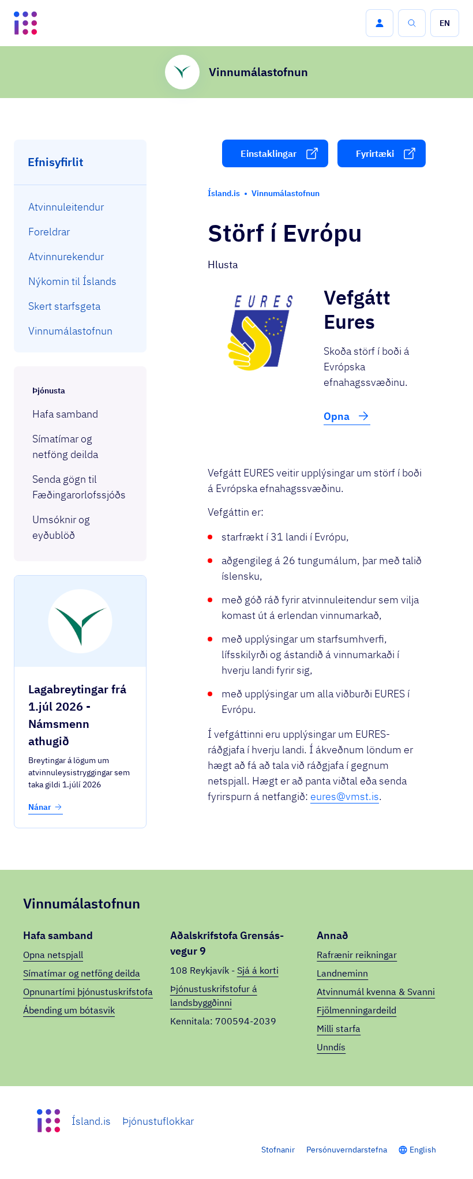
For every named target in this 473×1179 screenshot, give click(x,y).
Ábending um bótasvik (69, 1010)
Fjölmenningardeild (356, 1010)
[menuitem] (80, 206)
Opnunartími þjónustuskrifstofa (88, 991)
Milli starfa (339, 1028)
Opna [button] (338, 416)
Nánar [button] (39, 807)
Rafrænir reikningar (357, 954)
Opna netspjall (53, 954)
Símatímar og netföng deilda (81, 973)
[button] (379, 23)
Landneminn (342, 973)
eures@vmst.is (344, 796)
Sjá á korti (258, 970)
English (423, 1149)
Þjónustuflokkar (158, 1121)
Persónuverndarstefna (346, 1149)
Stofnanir (278, 1149)
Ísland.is (91, 1121)
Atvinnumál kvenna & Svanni (376, 991)
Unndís (331, 1047)
